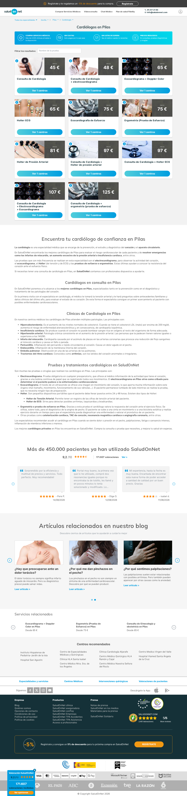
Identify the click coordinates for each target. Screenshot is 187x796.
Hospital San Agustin (31, 660)
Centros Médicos (73, 681)
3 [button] (99, 509)
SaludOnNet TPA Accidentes (68, 716)
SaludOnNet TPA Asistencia (67, 719)
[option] (93, 483)
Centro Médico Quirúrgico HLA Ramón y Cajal (115, 658)
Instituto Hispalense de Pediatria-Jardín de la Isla (34, 654)
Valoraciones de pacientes (153, 681)
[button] (13, 484)
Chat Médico (106, 12)
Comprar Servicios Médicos (67, 12)
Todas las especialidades (25, 20)
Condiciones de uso (25, 713)
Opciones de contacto (26, 711)
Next (177, 560)
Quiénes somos (23, 708)
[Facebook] (30, 690)
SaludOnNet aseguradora (66, 708)
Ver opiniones (21, 792)
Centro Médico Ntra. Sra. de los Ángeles (74, 665)
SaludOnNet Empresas (64, 713)
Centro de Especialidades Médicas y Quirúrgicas (73, 653)
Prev (9, 560)
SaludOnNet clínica (63, 705)
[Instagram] (43, 690)
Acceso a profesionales (65, 722)
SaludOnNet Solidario (102, 716)
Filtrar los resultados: (25, 51)
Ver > (124, 457)
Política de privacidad (26, 716)
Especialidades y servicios (33, 681)
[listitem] (40, 77)
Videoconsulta (90, 12)
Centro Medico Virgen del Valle (155, 651)
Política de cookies (24, 719)
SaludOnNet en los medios (104, 708)
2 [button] (95, 509)
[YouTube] (50, 690)
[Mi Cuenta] (180, 11)
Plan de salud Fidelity (125, 12)
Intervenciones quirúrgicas (113, 681)
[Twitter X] (37, 690)
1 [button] (90, 509)
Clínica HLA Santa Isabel (73, 659)
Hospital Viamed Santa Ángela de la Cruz (155, 658)
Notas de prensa (99, 705)
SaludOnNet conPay (63, 711)
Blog (17, 705)
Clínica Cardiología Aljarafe (113, 651)
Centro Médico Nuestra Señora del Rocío (115, 665)
